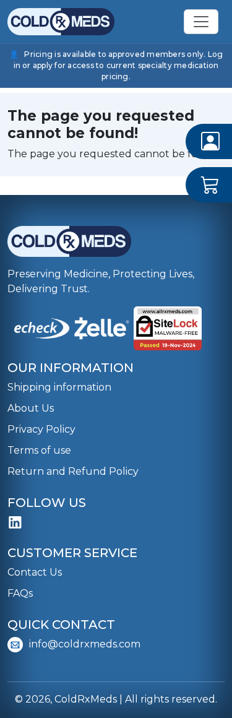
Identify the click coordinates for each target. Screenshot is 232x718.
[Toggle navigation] (201, 21)
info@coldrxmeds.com (84, 644)
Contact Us (34, 572)
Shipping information (59, 387)
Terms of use (39, 450)
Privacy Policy (41, 429)
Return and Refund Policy (73, 471)
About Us (30, 408)
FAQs (20, 593)
